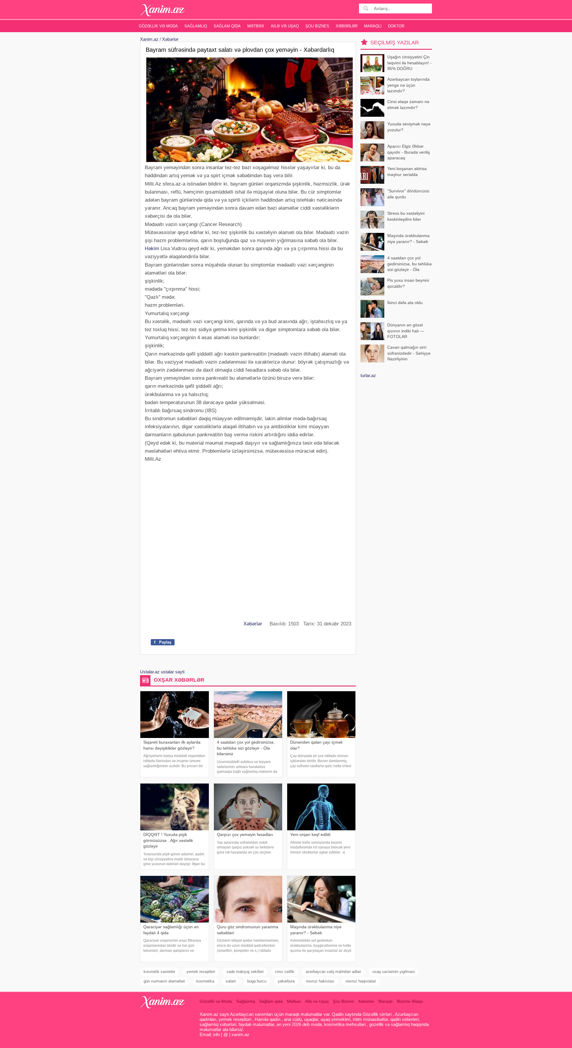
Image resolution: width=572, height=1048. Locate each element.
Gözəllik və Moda (158, 26)
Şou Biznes (317, 26)
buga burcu (256, 981)
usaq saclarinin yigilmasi (393, 971)
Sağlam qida (227, 26)
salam (231, 981)
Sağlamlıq (195, 26)
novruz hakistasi (320, 981)
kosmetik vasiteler (159, 971)
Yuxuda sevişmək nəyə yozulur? (408, 127)
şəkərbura (286, 981)
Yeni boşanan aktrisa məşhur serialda (407, 171)
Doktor (396, 26)
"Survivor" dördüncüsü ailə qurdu (408, 194)
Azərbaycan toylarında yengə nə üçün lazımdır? (408, 85)
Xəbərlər (347, 26)
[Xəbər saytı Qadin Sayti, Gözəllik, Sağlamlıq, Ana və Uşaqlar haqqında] (163, 10)
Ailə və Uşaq (285, 26)
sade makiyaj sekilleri (245, 971)
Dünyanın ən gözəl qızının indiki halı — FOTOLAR (405, 331)
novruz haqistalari (361, 981)
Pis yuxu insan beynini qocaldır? (408, 283)
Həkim (152, 248)
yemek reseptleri (200, 971)
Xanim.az (149, 39)
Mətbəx (255, 26)
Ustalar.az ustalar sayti (162, 671)
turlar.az (368, 375)
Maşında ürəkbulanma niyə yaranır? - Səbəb (408, 238)
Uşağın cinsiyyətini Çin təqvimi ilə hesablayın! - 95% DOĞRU (409, 62)
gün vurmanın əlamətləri (164, 981)
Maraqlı (373, 26)
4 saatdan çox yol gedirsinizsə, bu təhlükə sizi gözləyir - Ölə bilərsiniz (409, 264)
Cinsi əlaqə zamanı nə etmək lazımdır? (408, 104)
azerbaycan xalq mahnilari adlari (333, 971)
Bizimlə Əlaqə (410, 1001)
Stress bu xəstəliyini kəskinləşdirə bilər (406, 216)
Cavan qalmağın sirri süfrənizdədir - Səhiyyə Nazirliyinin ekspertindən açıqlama (408, 353)
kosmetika (205, 981)
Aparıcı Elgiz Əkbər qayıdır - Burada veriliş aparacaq (408, 152)
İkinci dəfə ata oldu (405, 302)
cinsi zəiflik (284, 971)
